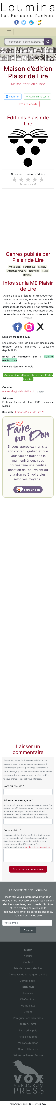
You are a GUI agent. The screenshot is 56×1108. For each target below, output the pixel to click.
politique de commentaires (37, 847)
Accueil (28, 955)
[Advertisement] (28, 219)
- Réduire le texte (27, 104)
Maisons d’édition (28, 1042)
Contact (28, 962)
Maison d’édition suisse (28, 84)
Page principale (28, 1030)
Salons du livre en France (28, 1055)
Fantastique (29, 266)
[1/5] (14, 179)
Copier (40, 391)
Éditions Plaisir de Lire (28, 412)
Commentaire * (12, 830)
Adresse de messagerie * (18, 800)
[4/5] (34, 179)
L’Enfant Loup (28, 999)
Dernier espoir (28, 980)
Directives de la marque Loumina (28, 974)
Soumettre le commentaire (28, 869)
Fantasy (42, 266)
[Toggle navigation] (9, 32)
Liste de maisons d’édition (28, 968)
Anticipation (15, 266)
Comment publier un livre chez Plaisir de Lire (28, 377)
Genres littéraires (28, 1049)
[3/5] (28, 179)
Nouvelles (34, 271)
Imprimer (13, 96)
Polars (45, 271)
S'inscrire (28, 930)
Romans (27, 275)
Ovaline (28, 1011)
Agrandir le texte (38, 96)
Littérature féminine (16, 271)
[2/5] (21, 179)
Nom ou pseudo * (13, 786)
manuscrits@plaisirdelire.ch (18, 391)
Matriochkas (28, 1005)
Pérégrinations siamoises (28, 1018)
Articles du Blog (28, 1036)
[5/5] (41, 179)
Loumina (28, 993)
